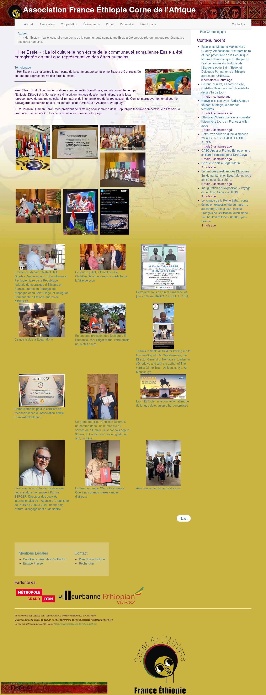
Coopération (69, 24)
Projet (110, 24)
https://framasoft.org (87, 623)
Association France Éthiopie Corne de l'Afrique (109, 9)
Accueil (28, 24)
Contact (237, 24)
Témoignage (148, 24)
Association (47, 24)
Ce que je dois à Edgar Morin (34, 339)
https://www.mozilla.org (65, 623)
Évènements (91, 24)
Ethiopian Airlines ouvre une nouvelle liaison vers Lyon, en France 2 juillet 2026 (225, 121)
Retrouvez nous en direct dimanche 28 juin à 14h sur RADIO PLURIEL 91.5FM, (162, 294)
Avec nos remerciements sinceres (158, 488)
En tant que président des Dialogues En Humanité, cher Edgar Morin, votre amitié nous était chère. (102, 339)
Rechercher (86, 563)
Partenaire (127, 24)
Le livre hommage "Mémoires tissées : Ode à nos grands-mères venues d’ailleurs (100, 492)
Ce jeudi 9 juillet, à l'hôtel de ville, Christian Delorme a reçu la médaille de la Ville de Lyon (101, 276)
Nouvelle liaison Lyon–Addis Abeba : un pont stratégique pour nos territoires (225, 104)
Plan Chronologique (213, 32)
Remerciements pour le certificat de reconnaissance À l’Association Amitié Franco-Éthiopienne (39, 413)
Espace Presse (33, 563)
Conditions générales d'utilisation (44, 559)
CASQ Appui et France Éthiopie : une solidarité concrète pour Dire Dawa (225, 152)
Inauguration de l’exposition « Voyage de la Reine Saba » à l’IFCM (226, 190)
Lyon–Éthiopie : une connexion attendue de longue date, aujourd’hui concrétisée (162, 403)
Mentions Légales (33, 553)
